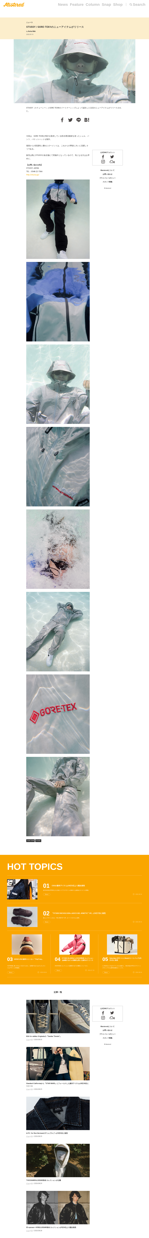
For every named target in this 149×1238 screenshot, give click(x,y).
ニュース (29, 22)
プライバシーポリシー (107, 178)
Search (139, 4)
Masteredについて (108, 170)
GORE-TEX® (30, 840)
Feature (77, 4)
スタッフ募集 (107, 182)
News (63, 4)
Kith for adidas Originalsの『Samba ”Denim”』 (43, 1036)
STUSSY (38, 840)
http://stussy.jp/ (32, 175)
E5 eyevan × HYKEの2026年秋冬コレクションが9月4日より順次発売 (51, 1227)
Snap (106, 4)
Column (93, 4)
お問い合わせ (107, 174)
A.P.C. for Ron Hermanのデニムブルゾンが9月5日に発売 (47, 1133)
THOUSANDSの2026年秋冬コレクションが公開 (43, 1180)
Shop (118, 4)
